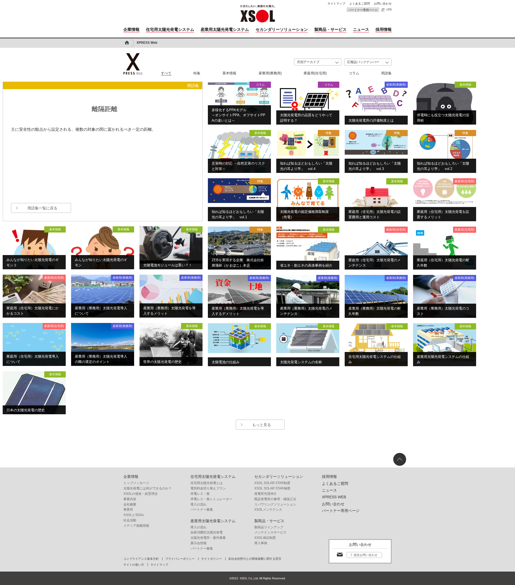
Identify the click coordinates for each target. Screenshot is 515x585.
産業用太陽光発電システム (225, 29)
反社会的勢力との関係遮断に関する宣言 (254, 558)
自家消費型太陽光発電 (206, 532)
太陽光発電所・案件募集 (208, 537)
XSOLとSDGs (133, 515)
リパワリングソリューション (275, 504)
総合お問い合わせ (365, 555)
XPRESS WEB (334, 497)
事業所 (128, 509)
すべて (166, 73)
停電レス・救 (200, 493)
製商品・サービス (330, 29)
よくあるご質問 (359, 3)
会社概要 (129, 504)
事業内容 (129, 499)
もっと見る (261, 425)
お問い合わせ (383, 3)
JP (383, 9)
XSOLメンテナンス (268, 509)
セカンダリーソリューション (282, 29)
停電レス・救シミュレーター (211, 499)
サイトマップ (336, 3)
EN (390, 9)
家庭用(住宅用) (315, 73)
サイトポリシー (211, 558)
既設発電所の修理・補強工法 (275, 499)
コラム (354, 73)
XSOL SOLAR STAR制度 (272, 483)
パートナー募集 (201, 509)
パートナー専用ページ (363, 10)
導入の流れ (198, 504)
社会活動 (129, 520)
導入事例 (260, 543)
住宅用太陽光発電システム (170, 29)
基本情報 (229, 73)
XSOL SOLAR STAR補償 (272, 488)
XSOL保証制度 (265, 537)
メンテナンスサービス (270, 532)
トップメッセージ (136, 483)
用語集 (386, 73)
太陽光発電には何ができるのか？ (147, 488)
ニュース (361, 29)
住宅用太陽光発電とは (206, 483)
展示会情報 (198, 543)
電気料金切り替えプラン (208, 488)
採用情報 (384, 29)
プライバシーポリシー (180, 558)
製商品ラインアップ (268, 527)
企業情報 (131, 29)
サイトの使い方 (133, 564)
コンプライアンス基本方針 (141, 558)
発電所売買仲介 (265, 493)
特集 (196, 73)
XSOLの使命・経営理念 (140, 493)
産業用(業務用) (270, 73)
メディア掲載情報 (136, 525)
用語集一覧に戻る (42, 208)
